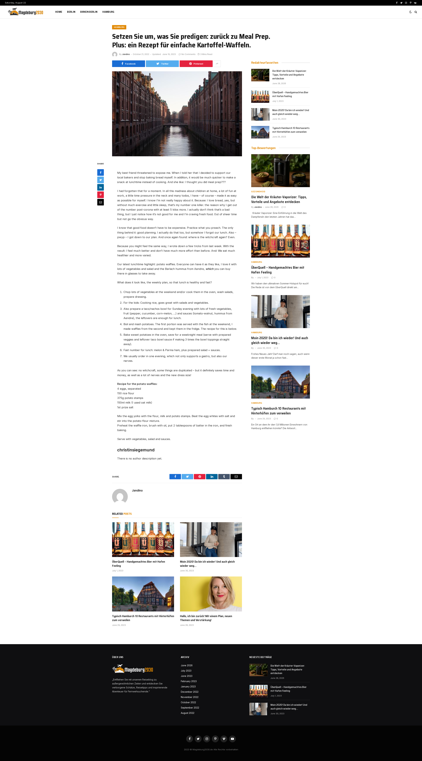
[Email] (100, 202)
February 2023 (189, 681)
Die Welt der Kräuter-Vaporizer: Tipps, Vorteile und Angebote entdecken (289, 75)
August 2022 (187, 712)
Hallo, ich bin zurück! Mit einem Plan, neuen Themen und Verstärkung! (206, 618)
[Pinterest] (100, 195)
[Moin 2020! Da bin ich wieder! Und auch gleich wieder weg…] (211, 539)
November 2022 (189, 697)
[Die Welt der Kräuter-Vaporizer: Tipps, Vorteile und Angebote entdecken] (260, 75)
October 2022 (188, 702)
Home (58, 12)
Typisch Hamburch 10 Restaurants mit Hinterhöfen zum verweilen (143, 618)
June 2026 (187, 665)
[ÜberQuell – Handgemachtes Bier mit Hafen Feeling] (143, 539)
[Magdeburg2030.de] (26, 12)
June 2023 (186, 676)
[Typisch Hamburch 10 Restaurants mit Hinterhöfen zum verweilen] (143, 593)
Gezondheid (258, 191)
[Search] (415, 12)
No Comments (188, 54)
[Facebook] (100, 172)
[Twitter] (100, 180)
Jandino (126, 54)
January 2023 (188, 686)
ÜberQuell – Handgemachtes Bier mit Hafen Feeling (138, 564)
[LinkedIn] (100, 187)
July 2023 (186, 670)
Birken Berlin (88, 12)
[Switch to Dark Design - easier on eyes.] (410, 12)
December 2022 (189, 691)
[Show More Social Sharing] (217, 63)
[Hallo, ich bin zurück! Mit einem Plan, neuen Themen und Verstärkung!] (211, 593)
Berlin (71, 12)
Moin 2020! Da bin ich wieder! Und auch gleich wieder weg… (207, 564)
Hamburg (108, 12)
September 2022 (190, 707)
